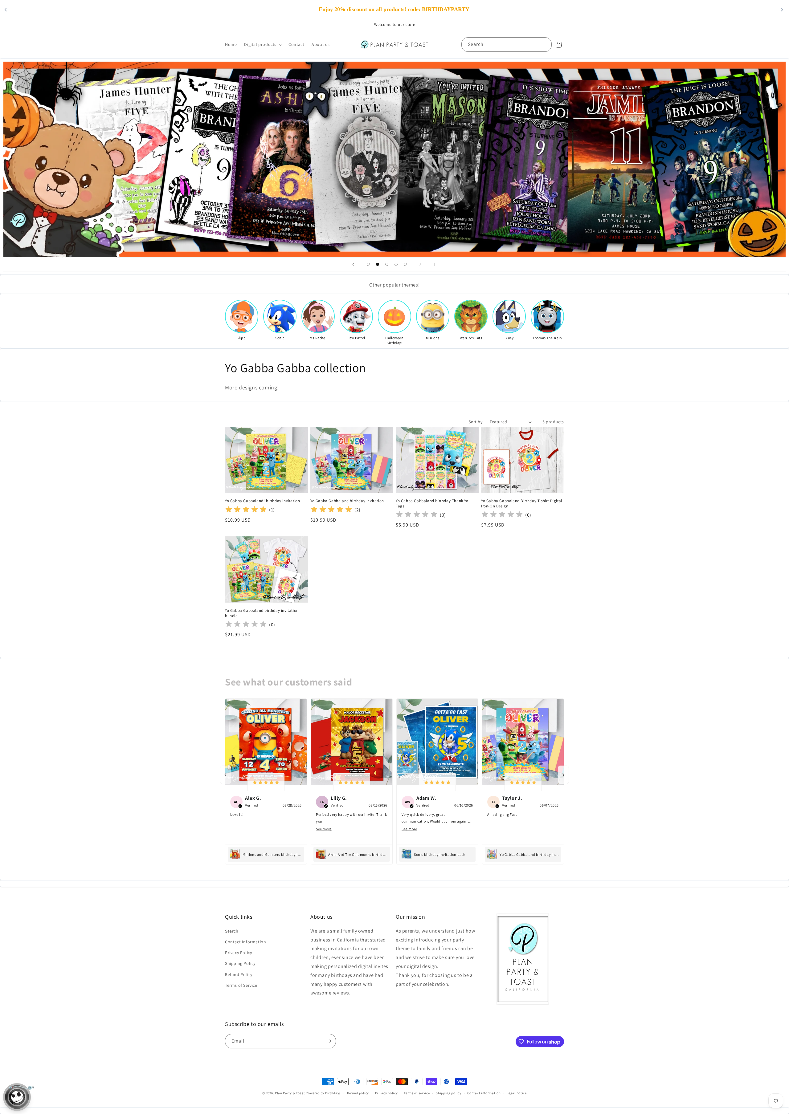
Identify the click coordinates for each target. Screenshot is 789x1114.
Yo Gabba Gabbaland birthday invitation (347, 500)
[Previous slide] (353, 264)
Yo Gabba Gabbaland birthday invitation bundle (262, 613)
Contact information (484, 1093)
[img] (246, 510)
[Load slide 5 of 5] (405, 264)
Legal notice (516, 1093)
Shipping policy (448, 1093)
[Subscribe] (329, 1041)
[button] (262, 44)
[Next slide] (420, 264)
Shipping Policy (240, 963)
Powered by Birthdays (323, 1093)
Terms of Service (241, 985)
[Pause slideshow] (436, 264)
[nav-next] (563, 775)
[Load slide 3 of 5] (386, 264)
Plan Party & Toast (290, 1093)
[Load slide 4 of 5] (396, 264)
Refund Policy (238, 974)
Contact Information (245, 942)
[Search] (544, 44)
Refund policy (358, 1093)
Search (232, 931)
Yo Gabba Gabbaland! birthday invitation (262, 500)
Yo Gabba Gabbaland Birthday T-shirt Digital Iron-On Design (521, 503)
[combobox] (506, 44)
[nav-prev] (225, 775)
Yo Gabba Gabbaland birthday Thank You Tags (433, 503)
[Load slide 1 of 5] (368, 264)
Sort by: (475, 422)
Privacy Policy (238, 952)
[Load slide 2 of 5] (377, 264)
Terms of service (417, 1093)
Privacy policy (386, 1093)
